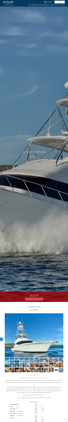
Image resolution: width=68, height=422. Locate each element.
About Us (57, 5)
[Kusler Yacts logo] (8, 3)
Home (29, 5)
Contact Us (62, 5)
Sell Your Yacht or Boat (44, 5)
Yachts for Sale (35, 5)
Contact (59, 2)
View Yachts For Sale (34, 299)
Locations (52, 5)
